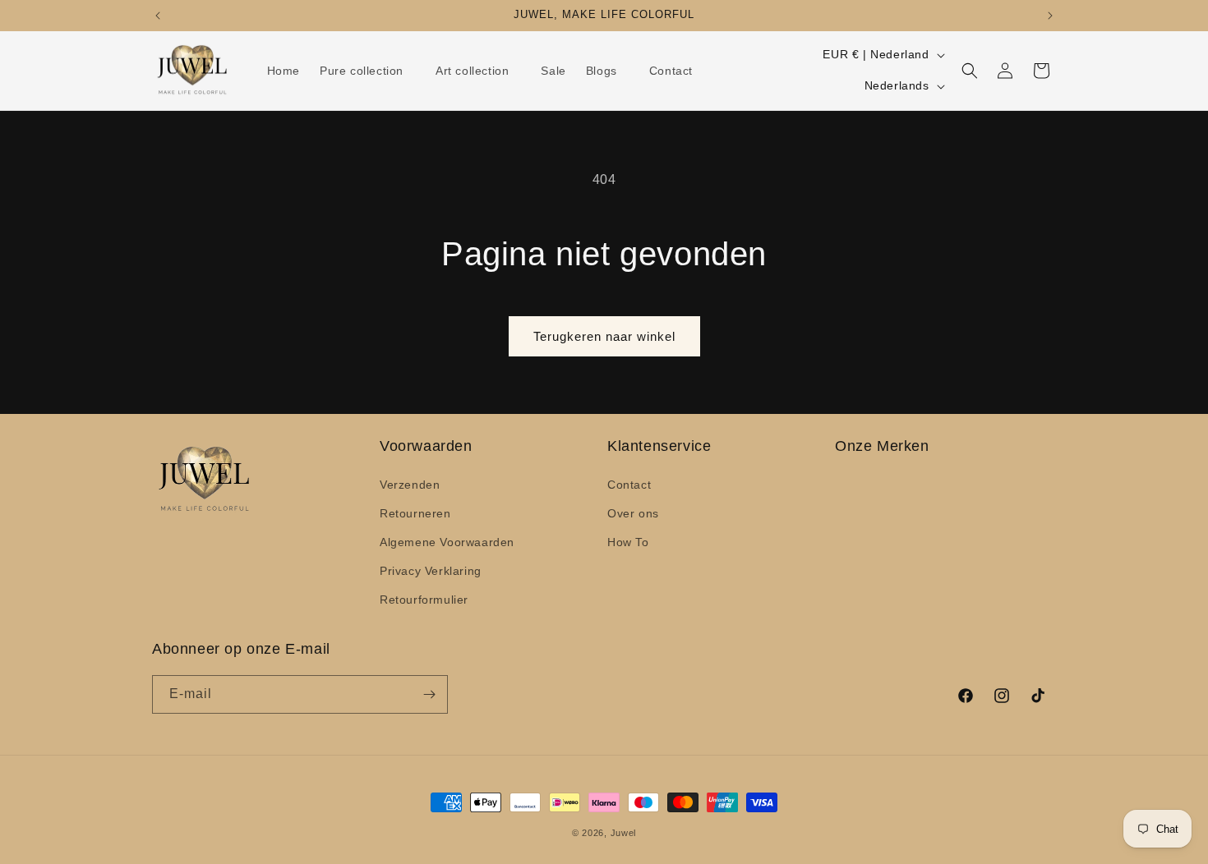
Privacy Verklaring (431, 570)
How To (628, 542)
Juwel (624, 833)
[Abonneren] (429, 694)
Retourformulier (424, 599)
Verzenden (410, 484)
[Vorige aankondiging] (158, 15)
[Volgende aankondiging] (1050, 15)
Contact (629, 484)
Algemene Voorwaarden (447, 542)
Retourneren (415, 513)
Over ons (633, 513)
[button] (368, 70)
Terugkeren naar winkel (604, 336)
